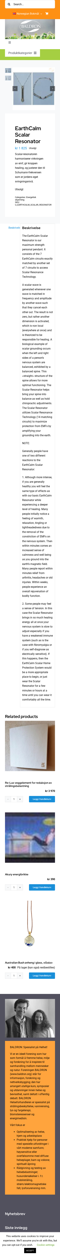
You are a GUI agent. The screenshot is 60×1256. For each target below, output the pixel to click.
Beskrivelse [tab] (13, 227)
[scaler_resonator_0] (33, 88)
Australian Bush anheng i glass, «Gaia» (28, 962)
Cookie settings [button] (45, 1244)
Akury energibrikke (16, 874)
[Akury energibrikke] (30, 837)
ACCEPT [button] (30, 1250)
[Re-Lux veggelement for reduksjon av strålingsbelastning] (30, 746)
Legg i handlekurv (42, 799)
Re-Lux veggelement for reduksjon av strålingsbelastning (28, 784)
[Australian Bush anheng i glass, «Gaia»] (30, 926)
